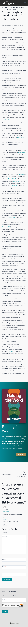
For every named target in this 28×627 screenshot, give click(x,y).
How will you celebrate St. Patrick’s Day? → (21, 474)
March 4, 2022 (6, 511)
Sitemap (13, 623)
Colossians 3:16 (6, 227)
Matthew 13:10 (17, 181)
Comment (5, 536)
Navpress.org (10, 448)
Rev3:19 (5, 519)
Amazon (19, 448)
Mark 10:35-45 (12, 179)
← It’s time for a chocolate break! (6, 473)
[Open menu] (25, 3)
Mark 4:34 (21, 174)
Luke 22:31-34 (14, 185)
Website (4, 574)
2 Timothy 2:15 (20, 356)
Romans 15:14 (11, 217)
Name (4, 559)
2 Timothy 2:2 (12, 351)
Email (4, 566)
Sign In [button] (17, 623)
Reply (5, 524)
